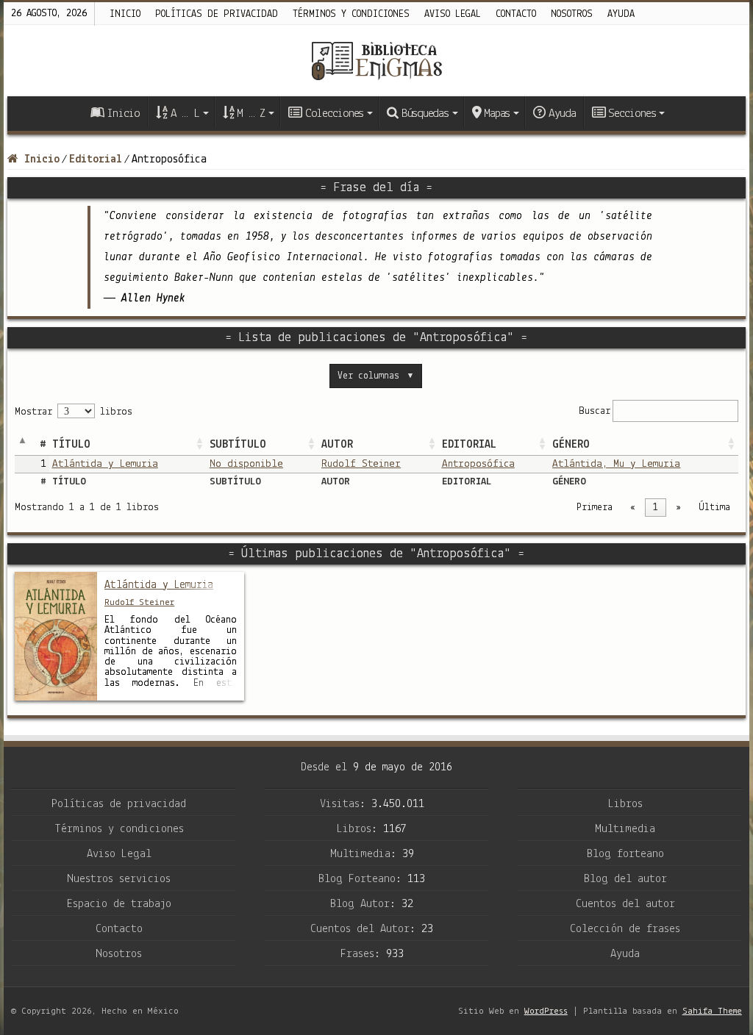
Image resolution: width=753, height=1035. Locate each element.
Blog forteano (625, 854)
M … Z (251, 113)
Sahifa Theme (712, 1011)
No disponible (246, 464)
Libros (625, 804)
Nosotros (572, 14)
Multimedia (625, 829)
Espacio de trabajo (119, 904)
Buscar (594, 410)
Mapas (497, 113)
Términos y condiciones (351, 14)
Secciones (631, 113)
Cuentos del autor (625, 904)
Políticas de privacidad (216, 14)
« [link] (632, 507)
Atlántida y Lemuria (105, 464)
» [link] (678, 507)
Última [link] (714, 507)
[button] (199, 444)
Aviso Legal (119, 854)
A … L (185, 113)
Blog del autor (625, 879)
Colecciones (334, 113)
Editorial (95, 159)
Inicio (125, 14)
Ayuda (621, 14)
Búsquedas (425, 113)
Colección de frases (625, 929)
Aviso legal (452, 14)
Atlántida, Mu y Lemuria (616, 464)
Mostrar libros (73, 412)
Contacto (516, 14)
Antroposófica (478, 464)
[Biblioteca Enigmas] (376, 60)
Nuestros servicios (119, 879)
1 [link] (655, 507)
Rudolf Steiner (361, 464)
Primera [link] (595, 507)
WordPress (546, 1011)
